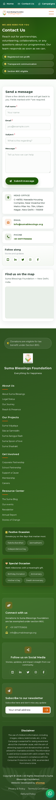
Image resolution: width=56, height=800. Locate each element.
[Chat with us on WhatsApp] (50, 793)
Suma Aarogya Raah (12, 436)
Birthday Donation (16, 574)
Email (9, 120)
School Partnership (11, 467)
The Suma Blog (10, 499)
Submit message (24, 181)
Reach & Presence (11, 409)
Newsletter (7, 509)
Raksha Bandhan (15, 543)
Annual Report (9, 515)
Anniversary (36, 574)
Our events (7, 504)
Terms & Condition (38, 788)
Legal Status (8, 399)
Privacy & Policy (16, 788)
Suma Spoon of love (12, 441)
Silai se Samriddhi (10, 430)
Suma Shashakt (10, 446)
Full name (11, 106)
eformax (40, 783)
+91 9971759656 (23, 238)
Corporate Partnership (13, 462)
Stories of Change (11, 520)
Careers (6, 483)
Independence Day (17, 549)
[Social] (8, 260)
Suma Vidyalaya (10, 425)
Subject (10, 134)
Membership (8, 478)
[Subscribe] (46, 710)
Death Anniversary (34, 580)
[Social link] (12, 672)
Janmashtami (35, 543)
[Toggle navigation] (51, 13)
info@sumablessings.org (28, 224)
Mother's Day (14, 580)
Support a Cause (10, 473)
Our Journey (8, 404)
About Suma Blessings (13, 394)
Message (10, 148)
